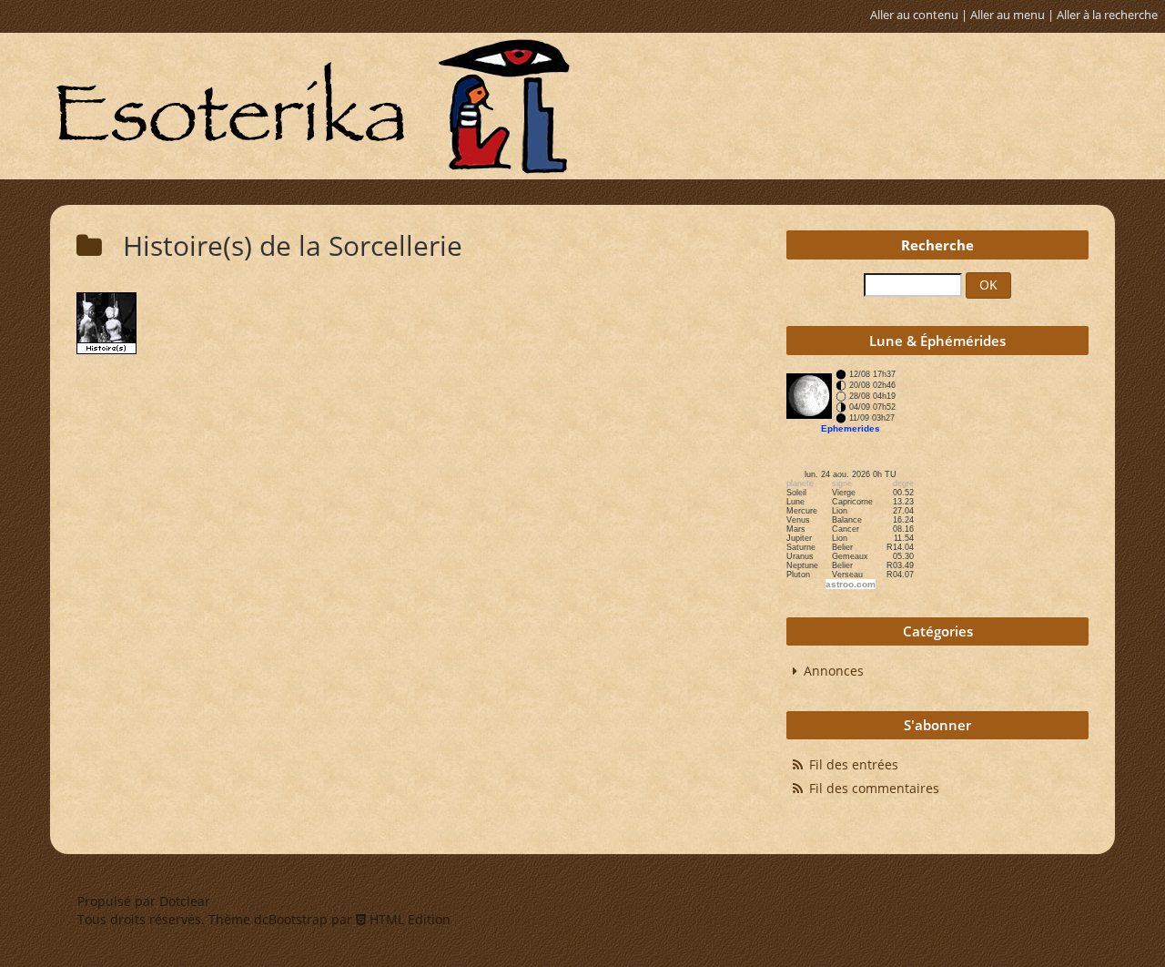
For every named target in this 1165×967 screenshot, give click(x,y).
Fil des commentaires (874, 788)
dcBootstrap (291, 919)
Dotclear (184, 901)
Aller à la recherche (1107, 15)
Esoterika (312, 106)
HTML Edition (408, 919)
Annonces (834, 670)
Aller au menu (1007, 15)
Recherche (937, 245)
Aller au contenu (914, 15)
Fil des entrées (853, 764)
